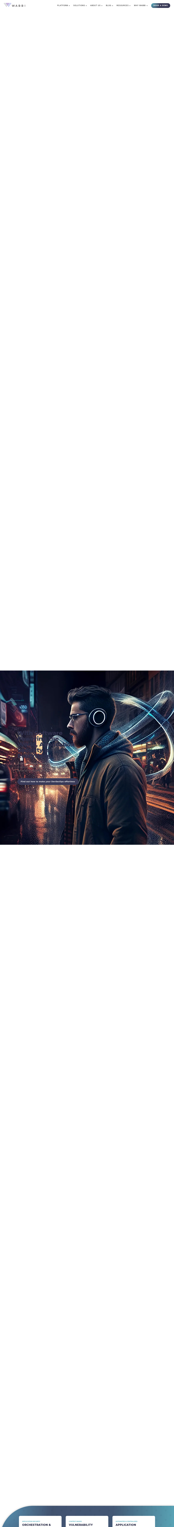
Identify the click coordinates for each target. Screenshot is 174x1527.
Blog (108, 6)
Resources (123, 6)
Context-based (75, 1521)
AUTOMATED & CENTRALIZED (126, 1521)
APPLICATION (126, 1525)
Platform (62, 6)
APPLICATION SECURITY (31, 1521)
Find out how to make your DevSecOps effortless (48, 781)
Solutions (79, 6)
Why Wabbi (140, 6)
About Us (95, 6)
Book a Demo (161, 5)
